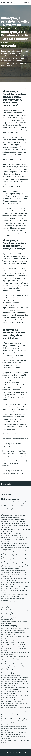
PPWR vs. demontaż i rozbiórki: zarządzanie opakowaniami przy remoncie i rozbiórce (15, 503)
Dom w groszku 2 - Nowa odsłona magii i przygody (14, 649)
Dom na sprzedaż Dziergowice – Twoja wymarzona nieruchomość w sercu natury (14, 564)
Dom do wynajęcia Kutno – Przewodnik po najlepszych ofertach (14, 560)
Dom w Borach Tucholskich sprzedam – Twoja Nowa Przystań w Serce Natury (13, 645)
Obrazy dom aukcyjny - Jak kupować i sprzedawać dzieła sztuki (13, 661)
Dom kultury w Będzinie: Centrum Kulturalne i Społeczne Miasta (15, 653)
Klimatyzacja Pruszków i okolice (15, 89)
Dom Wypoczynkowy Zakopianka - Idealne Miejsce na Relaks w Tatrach (14, 688)
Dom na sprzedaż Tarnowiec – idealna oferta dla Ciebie (13, 607)
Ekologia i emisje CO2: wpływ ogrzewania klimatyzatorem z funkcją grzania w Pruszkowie (14, 539)
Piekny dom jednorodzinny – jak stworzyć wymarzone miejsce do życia (14, 603)
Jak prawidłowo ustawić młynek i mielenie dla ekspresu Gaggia (15, 530)
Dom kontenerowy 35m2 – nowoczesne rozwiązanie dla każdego (13, 633)
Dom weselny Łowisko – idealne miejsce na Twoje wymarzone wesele (14, 716)
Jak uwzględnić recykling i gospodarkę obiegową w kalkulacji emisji (13, 516)
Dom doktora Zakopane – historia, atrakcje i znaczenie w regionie (15, 611)
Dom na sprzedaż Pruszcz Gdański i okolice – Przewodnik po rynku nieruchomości (15, 629)
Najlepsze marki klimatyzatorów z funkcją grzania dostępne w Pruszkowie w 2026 (14, 544)
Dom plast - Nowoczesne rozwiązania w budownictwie (14, 737)
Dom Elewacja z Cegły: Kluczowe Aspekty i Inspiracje (14, 552)
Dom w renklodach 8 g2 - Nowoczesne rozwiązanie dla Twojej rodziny (13, 733)
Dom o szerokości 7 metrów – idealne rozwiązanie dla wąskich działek (13, 700)
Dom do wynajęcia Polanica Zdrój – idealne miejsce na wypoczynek (14, 692)
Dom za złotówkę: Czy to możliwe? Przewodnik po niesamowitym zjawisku (13, 725)
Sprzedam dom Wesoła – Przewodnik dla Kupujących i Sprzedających (14, 595)
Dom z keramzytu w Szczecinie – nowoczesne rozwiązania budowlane (12, 641)
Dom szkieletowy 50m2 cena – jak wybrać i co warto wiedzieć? (14, 618)
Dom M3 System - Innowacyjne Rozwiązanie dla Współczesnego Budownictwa (15, 712)
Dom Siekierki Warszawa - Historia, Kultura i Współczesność (15, 548)
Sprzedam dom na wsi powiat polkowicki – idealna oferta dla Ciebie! (14, 722)
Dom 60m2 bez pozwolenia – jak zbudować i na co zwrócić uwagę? (15, 684)
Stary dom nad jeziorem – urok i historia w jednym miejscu (14, 622)
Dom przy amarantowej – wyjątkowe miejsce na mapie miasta (15, 708)
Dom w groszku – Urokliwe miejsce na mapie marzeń (15, 741)
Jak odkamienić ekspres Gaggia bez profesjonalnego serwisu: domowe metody (14, 534)
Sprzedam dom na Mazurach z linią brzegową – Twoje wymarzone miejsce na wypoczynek (14, 666)
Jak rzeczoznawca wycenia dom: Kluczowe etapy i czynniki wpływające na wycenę (14, 678)
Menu (26, 2)
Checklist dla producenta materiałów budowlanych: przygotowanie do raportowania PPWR (13, 508)
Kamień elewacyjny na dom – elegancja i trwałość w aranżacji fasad (14, 704)
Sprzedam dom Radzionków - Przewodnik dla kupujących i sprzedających (14, 674)
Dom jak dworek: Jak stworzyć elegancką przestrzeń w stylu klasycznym (14, 671)
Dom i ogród (6, 2)
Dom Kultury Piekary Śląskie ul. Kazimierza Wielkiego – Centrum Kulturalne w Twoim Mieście (14, 590)
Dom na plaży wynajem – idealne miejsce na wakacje (15, 637)
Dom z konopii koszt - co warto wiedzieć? (14, 586)
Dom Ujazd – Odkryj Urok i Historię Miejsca (15, 719)
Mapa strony (6, 494)
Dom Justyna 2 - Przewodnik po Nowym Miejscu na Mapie (13, 575)
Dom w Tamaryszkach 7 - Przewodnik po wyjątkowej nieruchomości (14, 615)
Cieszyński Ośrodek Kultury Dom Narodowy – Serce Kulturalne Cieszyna (15, 567)
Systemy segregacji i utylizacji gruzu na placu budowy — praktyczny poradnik (13, 520)
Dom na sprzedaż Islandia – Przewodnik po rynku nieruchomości (15, 583)
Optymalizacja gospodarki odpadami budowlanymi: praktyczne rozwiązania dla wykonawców (14, 525)
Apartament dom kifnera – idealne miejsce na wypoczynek (14, 729)
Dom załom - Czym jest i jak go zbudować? (14, 681)
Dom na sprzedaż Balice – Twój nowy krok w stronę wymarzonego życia (15, 657)
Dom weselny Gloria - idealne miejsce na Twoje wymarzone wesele (14, 579)
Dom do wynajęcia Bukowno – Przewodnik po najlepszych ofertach (14, 696)
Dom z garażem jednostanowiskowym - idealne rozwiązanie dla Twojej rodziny (13, 571)
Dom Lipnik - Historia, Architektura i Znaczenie (12, 599)
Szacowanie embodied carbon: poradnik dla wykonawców (15, 513)
